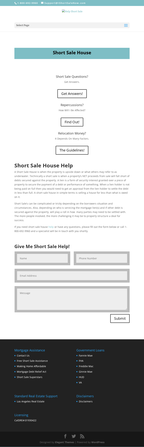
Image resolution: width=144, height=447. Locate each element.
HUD (81, 377)
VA (80, 382)
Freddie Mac (86, 366)
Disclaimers (86, 401)
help (51, 226)
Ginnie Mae (85, 371)
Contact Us (23, 355)
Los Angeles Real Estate (30, 401)
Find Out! (72, 122)
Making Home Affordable (31, 366)
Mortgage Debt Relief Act (31, 371)
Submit (120, 318)
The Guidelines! (72, 150)
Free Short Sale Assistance (32, 360)
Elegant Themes (64, 442)
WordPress (97, 442)
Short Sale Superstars (29, 377)
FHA (81, 360)
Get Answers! (72, 93)
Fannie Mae (86, 355)
